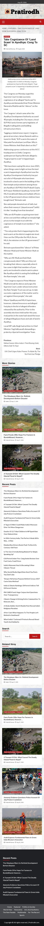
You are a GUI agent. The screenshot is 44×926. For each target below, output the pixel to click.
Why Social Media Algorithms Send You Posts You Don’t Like (20, 573)
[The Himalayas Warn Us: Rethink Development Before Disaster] (22, 380)
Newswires (18, 910)
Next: (22, 351)
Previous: (21, 343)
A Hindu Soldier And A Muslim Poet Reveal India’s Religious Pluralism (22, 607)
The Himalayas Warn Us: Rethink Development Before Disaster (21, 492)
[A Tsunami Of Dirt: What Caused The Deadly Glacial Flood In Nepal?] (22, 457)
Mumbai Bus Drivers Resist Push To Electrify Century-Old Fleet (20, 546)
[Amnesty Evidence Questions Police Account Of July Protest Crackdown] (22, 781)
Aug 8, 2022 (21, 49)
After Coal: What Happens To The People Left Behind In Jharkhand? (21, 614)
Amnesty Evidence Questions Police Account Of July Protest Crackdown (22, 512)
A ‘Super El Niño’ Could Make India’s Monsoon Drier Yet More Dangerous (20, 526)
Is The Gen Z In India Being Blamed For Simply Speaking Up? (20, 553)
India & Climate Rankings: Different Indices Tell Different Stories (21, 587)
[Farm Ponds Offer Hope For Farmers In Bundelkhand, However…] (22, 419)
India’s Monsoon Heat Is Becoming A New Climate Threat (19, 566)
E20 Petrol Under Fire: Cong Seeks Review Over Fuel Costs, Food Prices (21, 560)
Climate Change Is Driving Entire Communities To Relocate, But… (22, 600)
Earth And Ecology (9, 391)
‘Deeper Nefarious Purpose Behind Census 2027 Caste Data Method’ (22, 580)
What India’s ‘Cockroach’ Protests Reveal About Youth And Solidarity (21, 620)
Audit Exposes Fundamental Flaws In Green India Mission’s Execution (22, 519)
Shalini (7, 401)
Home (9, 907)
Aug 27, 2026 (14, 401)
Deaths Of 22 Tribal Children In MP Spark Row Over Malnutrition (21, 532)
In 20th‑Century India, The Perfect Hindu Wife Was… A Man (21, 539)
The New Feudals (9, 912)
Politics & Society (16, 792)
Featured (6, 36)
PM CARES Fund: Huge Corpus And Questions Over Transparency (21, 593)
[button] (4, 21)
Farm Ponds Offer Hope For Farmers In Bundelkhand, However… (18, 499)
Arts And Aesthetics (31, 910)
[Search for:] (16, 636)
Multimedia (22, 912)
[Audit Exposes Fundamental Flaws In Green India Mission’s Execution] (22, 821)
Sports (22, 915)
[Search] (40, 22)
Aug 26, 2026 (20, 802)
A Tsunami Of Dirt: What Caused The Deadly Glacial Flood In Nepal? (20, 505)
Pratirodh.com (34, 922)
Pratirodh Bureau (10, 49)
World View (7, 910)
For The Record (33, 912)
